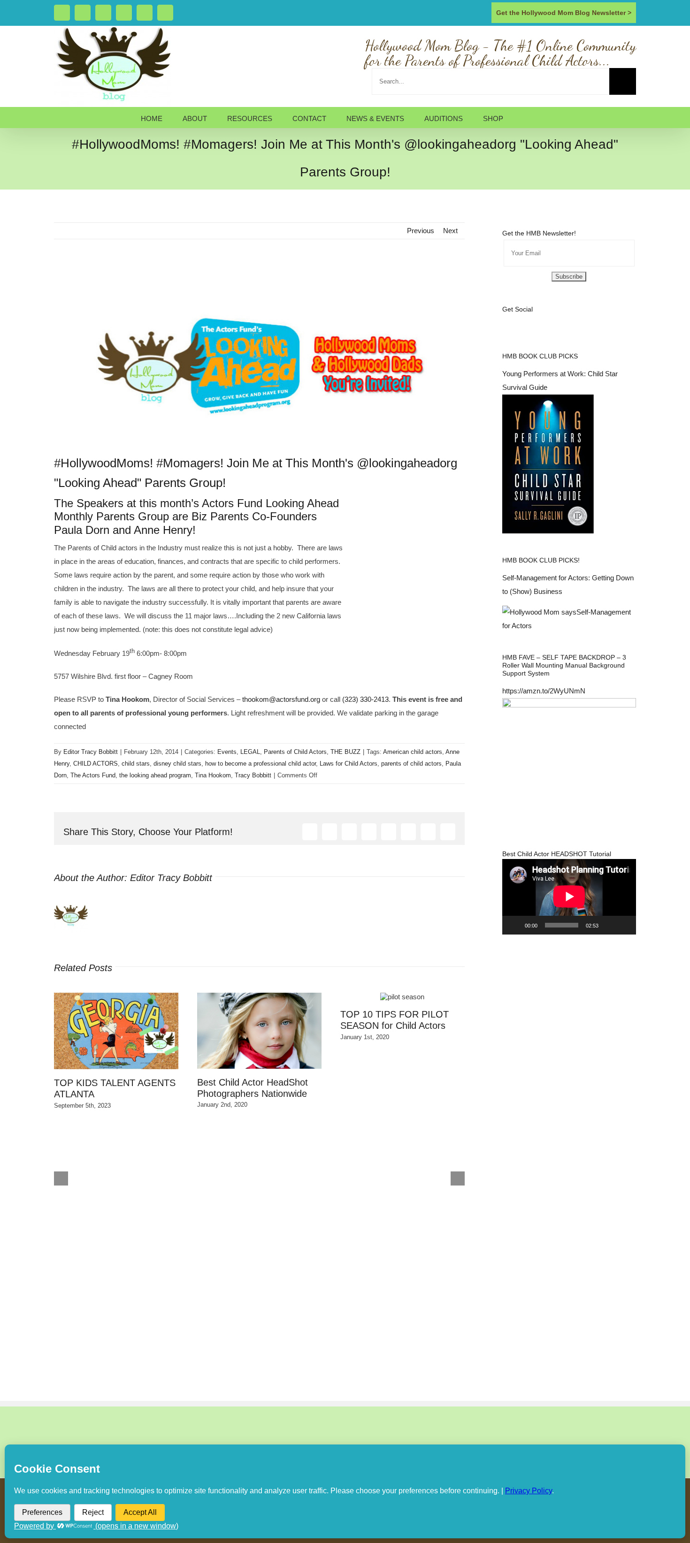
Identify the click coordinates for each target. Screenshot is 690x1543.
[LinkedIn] (568, 321)
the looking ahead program (155, 775)
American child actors (412, 751)
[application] (569, 896)
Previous (420, 231)
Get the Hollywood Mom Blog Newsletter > (563, 12)
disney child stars (177, 763)
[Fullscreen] (624, 925)
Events (227, 751)
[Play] (514, 925)
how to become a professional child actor (260, 763)
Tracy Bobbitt (253, 775)
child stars (136, 763)
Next (450, 231)
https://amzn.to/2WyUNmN (543, 691)
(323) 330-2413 (365, 699)
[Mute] (608, 925)
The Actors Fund (92, 775)
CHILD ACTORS (95, 763)
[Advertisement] (164, 272)
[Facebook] (505, 321)
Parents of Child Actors (295, 751)
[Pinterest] (556, 321)
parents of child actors (411, 763)
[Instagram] (530, 321)
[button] (526, 117)
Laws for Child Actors (348, 763)
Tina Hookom (213, 775)
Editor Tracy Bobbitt (90, 751)
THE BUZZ (345, 751)
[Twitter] (518, 321)
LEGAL (250, 751)
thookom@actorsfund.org (281, 699)
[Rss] (543, 321)
